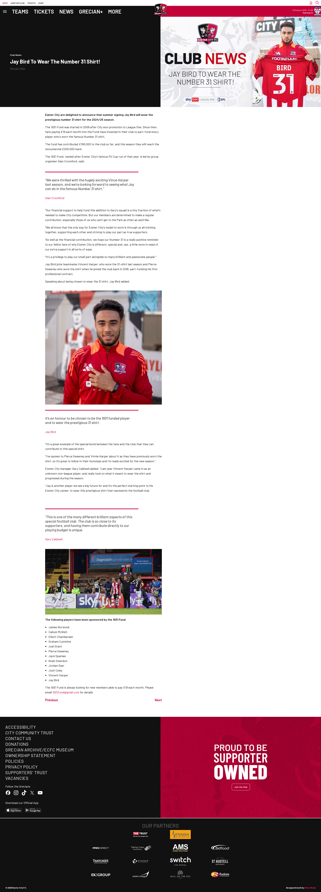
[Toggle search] (317, 3)
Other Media (310, 887)
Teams (20, 11)
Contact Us (18, 738)
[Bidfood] (220, 848)
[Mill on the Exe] (180, 874)
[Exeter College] (140, 874)
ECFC (5, 3)
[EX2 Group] (100, 874)
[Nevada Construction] (180, 834)
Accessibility (20, 727)
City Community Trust (29, 732)
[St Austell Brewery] (220, 861)
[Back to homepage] (160, 10)
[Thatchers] (100, 861)
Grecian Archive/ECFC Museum (39, 749)
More (114, 11)
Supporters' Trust (26, 772)
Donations (17, 744)
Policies (14, 761)
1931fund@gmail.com (65, 692)
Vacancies (17, 778)
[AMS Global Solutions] (180, 848)
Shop (41, 3)
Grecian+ (91, 11)
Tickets (31, 3)
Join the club (17, 3)
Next (158, 700)
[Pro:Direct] (100, 848)
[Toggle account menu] (311, 3)
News (66, 11)
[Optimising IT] (140, 861)
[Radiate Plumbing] (220, 874)
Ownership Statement (30, 755)
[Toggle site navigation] (4, 11)
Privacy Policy (21, 766)
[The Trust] (140, 834)
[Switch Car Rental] (180, 861)
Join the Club (240, 787)
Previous (51, 700)
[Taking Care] (140, 848)
